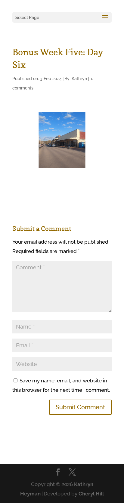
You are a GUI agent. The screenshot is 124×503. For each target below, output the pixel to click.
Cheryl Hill (91, 494)
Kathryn (79, 78)
